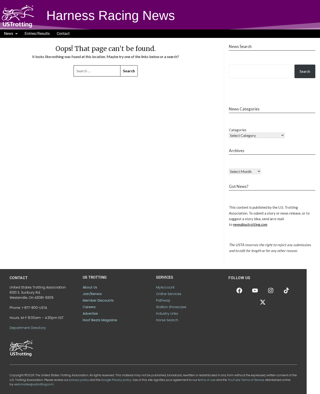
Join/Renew (92, 294)
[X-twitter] (263, 302)
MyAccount (165, 287)
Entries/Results (37, 33)
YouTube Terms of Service (246, 380)
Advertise (90, 313)
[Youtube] (255, 290)
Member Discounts (98, 300)
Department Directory (28, 327)
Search (305, 71)
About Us (90, 287)
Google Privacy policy (116, 380)
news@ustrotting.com (250, 224)
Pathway (163, 300)
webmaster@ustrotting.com (34, 384)
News (8, 33)
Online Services (168, 294)
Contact (63, 33)
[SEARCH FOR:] (97, 71)
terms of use (207, 380)
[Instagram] (270, 290)
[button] (10, 33)
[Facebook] (239, 290)
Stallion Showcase (171, 307)
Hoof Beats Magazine (100, 320)
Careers (89, 307)
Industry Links (167, 313)
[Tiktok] (286, 290)
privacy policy (79, 380)
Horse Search (167, 320)
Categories (237, 130)
